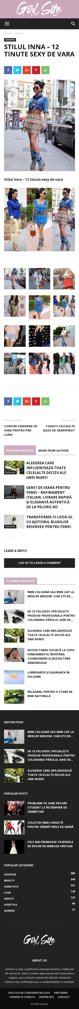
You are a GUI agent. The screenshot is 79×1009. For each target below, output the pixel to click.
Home (7, 33)
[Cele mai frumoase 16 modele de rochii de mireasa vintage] (14, 847)
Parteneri (61, 992)
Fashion (19, 33)
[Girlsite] (39, 9)
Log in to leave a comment (39, 562)
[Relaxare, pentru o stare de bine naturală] (14, 697)
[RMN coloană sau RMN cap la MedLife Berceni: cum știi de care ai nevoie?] (14, 597)
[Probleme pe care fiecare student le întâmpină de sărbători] (14, 808)
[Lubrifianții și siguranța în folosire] (14, 677)
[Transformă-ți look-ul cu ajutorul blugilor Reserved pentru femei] (14, 522)
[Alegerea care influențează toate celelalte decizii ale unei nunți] (14, 468)
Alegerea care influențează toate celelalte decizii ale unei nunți (46, 470)
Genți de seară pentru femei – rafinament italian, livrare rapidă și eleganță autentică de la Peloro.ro (49, 497)
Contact (64, 997)
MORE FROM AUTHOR (53, 450)
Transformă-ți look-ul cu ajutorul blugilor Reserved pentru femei (49, 522)
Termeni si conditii (22, 997)
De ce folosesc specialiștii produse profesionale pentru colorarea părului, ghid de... (51, 615)
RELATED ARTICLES (19, 450)
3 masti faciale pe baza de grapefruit (59, 428)
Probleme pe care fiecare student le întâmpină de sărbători (47, 807)
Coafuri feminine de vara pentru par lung (20, 430)
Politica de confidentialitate (29, 992)
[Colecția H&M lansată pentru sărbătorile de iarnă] (14, 827)
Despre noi (46, 997)
